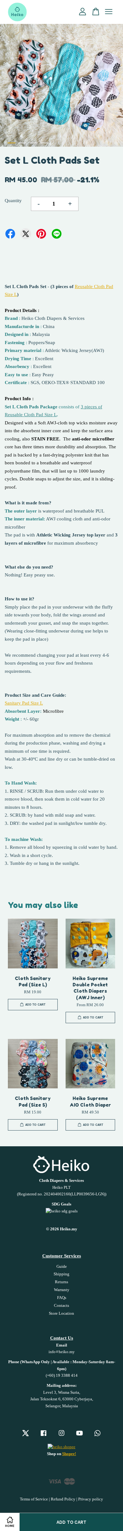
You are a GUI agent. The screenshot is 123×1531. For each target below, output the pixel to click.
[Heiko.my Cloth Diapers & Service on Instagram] (61, 1436)
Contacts (61, 1305)
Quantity (13, 200)
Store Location (61, 1313)
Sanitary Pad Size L (24, 703)
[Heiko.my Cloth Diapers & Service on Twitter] (25, 1436)
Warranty (61, 1290)
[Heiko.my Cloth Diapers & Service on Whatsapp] (97, 1436)
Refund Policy (63, 1499)
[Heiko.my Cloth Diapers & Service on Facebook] (43, 1436)
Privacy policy (90, 1499)
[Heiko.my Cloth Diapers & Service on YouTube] (79, 1436)
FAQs (61, 1298)
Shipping (61, 1274)
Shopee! (69, 1454)
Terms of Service (34, 1499)
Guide (61, 1266)
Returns (61, 1282)
